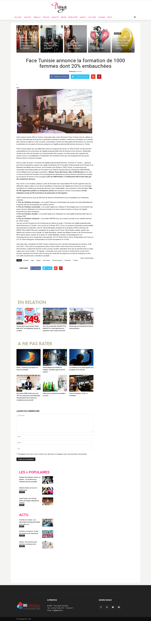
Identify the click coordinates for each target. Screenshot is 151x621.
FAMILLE (37, 17)
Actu (23, 515)
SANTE (83, 17)
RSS (40, 564)
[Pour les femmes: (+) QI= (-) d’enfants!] (81, 383)
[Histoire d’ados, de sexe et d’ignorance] (47, 491)
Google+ (48, 564)
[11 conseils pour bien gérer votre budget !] (75, 39)
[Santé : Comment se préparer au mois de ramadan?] (28, 357)
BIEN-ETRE (73, 17)
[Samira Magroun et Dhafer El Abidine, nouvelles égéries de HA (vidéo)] (55, 357)
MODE (63, 17)
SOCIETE (27, 17)
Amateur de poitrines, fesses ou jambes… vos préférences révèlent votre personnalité (29, 479)
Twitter (31, 564)
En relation (32, 302)
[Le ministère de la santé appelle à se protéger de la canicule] (81, 357)
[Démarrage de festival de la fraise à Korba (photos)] (81, 316)
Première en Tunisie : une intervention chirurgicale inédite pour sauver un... (29, 522)
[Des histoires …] (99, 39)
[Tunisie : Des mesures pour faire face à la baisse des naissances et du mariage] (47, 545)
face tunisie (46, 260)
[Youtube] (119, 607)
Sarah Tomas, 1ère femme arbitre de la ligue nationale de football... (29, 501)
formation (68, 260)
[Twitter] (113, 607)
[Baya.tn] (59, 7)
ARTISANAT (47, 390)
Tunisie (75, 260)
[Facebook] (101, 607)
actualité (26, 260)
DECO (109, 17)
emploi (38, 260)
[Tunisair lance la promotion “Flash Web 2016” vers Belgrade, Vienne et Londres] (28, 316)
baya (32, 260)
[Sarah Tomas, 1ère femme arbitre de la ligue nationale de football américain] (47, 501)
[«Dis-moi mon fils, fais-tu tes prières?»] (51, 39)
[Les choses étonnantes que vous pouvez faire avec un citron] (123, 39)
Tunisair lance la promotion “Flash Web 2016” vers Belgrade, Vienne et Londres (28, 328)
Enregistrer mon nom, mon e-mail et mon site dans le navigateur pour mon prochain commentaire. (52, 454)
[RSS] (107, 607)
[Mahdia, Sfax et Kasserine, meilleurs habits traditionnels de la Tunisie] (27, 39)
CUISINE (101, 17)
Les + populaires (34, 472)
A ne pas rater (35, 343)
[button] (135, 17)
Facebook (23, 564)
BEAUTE (55, 17)
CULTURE (92, 17)
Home (71, 364)
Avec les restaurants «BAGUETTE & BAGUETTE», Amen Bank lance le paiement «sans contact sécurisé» (54, 328)
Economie (79, 71)
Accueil (18, 17)
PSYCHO (46, 17)
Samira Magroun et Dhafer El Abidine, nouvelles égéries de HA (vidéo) (54, 370)
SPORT (22, 505)
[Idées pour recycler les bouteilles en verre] (55, 383)
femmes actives (57, 260)
